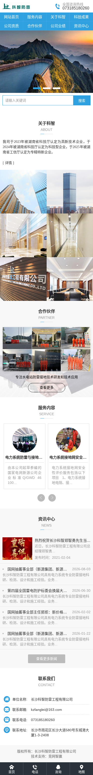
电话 (35, 772)
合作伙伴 (34, 26)
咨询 (58, 772)
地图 (81, 772)
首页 (11, 772)
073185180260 (43, 720)
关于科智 (58, 17)
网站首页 (11, 17)
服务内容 (34, 17)
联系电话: (19, 720)
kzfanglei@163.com (46, 710)
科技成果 (81, 17)
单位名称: (19, 699)
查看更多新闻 (46, 659)
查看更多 (47, 387)
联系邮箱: (19, 710)
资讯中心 (81, 26)
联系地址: (19, 730)
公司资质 (11, 26)
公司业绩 (58, 26)
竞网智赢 (55, 756)
